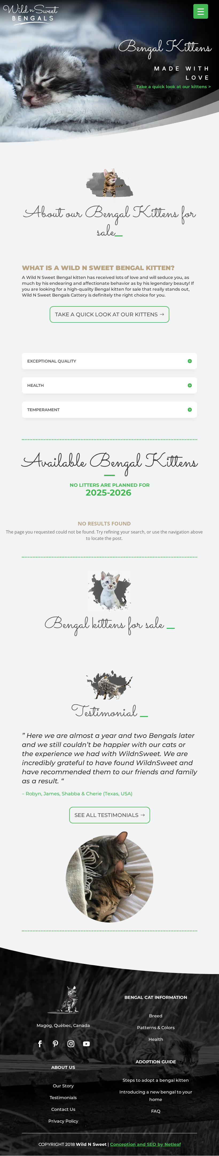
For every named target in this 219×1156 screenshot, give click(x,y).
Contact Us (63, 1109)
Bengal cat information (155, 997)
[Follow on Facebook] (40, 1044)
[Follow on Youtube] (86, 1044)
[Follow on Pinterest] (55, 1044)
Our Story (63, 1085)
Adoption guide (156, 1061)
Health (155, 1039)
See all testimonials (106, 815)
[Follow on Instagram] (71, 1044)
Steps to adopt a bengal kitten (156, 1080)
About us (63, 1067)
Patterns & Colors (156, 1027)
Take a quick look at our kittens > (173, 86)
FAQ (155, 1111)
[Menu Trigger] (200, 11)
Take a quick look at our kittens (106, 314)
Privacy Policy (63, 1121)
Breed (155, 1015)
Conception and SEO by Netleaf (145, 1144)
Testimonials (63, 1097)
